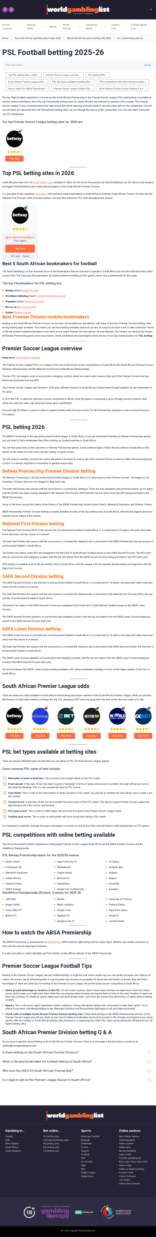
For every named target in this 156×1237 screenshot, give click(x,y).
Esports (85, 1150)
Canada (9, 1136)
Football (85, 1154)
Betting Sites (31, 26)
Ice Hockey (86, 1161)
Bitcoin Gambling (127, 1150)
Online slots (125, 1147)
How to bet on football (28, 357)
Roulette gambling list (130, 1158)
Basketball (86, 1143)
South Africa (53, 942)
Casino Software (127, 1176)
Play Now (14, 158)
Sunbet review (22, 312)
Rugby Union (87, 1176)
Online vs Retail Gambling (131, 1169)
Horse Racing (67, 26)
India (7, 1140)
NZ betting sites (51, 1147)
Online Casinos (7, 26)
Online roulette (126, 1143)
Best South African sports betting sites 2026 (89, 38)
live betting (40, 193)
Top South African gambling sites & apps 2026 (38, 38)
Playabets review (33, 301)
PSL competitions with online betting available (121, 81)
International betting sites (56, 1140)
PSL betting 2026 (96, 74)
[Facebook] (5, 9)
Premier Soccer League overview (62, 74)
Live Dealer (124, 1180)
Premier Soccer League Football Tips (71, 88)
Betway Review (29, 290)
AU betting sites (51, 1143)
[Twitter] (11, 9)
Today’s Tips (115, 26)
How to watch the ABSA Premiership (26, 88)
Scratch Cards (126, 1172)
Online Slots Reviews (129, 1183)
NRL (83, 1169)
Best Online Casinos (129, 1136)
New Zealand (12, 1143)
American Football (90, 1136)
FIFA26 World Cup (139, 26)
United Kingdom (13, 1150)
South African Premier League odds (25, 81)
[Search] (151, 9)
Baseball (85, 1140)
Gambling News (91, 26)
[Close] (147, 65)
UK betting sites (51, 1136)
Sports (53, 26)
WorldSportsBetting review (50, 296)
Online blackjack (127, 1140)
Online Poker (125, 1165)
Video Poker (125, 1154)
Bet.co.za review (26, 307)
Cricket (84, 1147)
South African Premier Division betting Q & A (121, 88)
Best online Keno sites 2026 (132, 1161)
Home (5, 38)
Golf (83, 1158)
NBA (83, 1165)
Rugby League (88, 1172)
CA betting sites (51, 1150)
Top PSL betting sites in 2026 (22, 74)
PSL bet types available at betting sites (71, 81)
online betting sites (43, 182)
